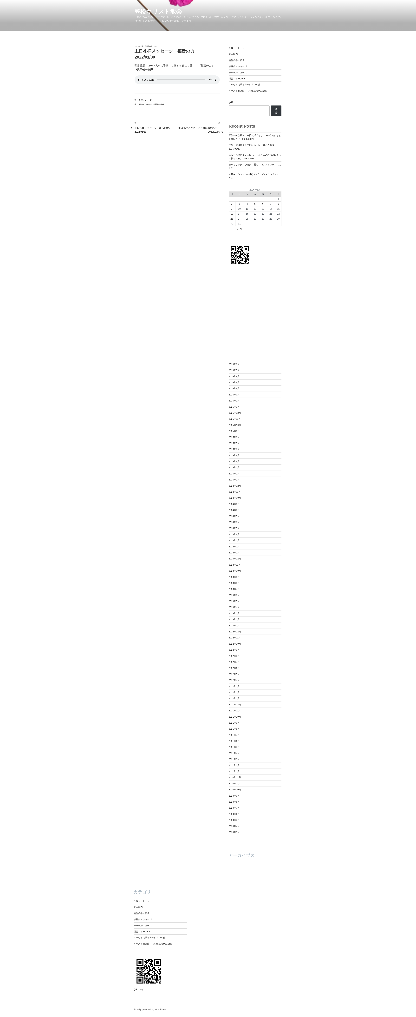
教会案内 (233, 54)
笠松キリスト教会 (158, 11)
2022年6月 (234, 668)
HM (155, 46)
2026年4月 (234, 388)
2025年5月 (234, 455)
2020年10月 (235, 789)
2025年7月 (234, 443)
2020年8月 (234, 801)
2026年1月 (234, 407)
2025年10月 (235, 425)
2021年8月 (234, 729)
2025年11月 (235, 419)
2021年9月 (234, 723)
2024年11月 (235, 492)
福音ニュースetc (237, 78)
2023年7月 (234, 589)
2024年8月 (234, 510)
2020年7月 (234, 808)
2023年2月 (234, 619)
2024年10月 (235, 498)
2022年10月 (235, 644)
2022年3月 (234, 686)
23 (231, 218)
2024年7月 (234, 516)
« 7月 (239, 229)
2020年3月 (234, 832)
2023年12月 (235, 558)
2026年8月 (234, 364)
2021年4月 (234, 753)
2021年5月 (234, 747)
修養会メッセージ (238, 66)
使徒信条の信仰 (237, 60)
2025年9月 (234, 431)
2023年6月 (234, 595)
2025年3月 (234, 467)
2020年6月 (234, 814)
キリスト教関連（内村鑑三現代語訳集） (249, 90)
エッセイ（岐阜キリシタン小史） (246, 84)
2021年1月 (234, 771)
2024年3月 (234, 540)
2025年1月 (234, 479)
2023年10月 (235, 571)
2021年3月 (234, 759)
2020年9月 (234, 795)
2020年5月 (234, 820)
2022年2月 (234, 692)
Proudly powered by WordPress (150, 1009)
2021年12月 (235, 704)
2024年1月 (234, 552)
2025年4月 (234, 461)
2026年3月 (234, 394)
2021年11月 (235, 710)
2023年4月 (234, 607)
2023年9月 (234, 577)
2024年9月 (234, 504)
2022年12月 (235, 631)
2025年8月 (234, 437)
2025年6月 (234, 449)
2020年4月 (234, 826)
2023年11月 (235, 565)
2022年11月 (235, 637)
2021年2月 (234, 765)
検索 (231, 102)
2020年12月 (235, 777)
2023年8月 (234, 583)
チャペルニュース (238, 72)
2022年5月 (234, 674)
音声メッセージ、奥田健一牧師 (151, 104)
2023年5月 (234, 601)
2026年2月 (234, 400)
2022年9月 (234, 650)
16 (231, 213)
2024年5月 (234, 528)
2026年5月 (234, 382)
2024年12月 (235, 486)
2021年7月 (234, 735)
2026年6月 (234, 376)
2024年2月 (234, 546)
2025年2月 (234, 473)
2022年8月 (234, 656)
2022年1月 (234, 698)
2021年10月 (235, 716)
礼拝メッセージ (145, 100)
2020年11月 (235, 783)
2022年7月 (234, 662)
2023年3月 (234, 613)
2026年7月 (234, 370)
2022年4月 (234, 680)
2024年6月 (234, 522)
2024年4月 (234, 534)
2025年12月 (235, 413)
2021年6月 (234, 741)
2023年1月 (234, 625)
